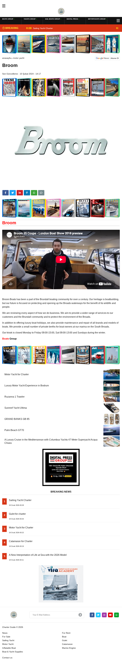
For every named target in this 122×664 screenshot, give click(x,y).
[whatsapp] (116, 615)
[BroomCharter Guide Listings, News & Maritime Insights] (61, 11)
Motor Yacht (18, 58)
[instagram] (104, 615)
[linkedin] (20, 193)
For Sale (6, 636)
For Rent (66, 633)
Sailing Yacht (8, 640)
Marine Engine (69, 648)
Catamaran (67, 644)
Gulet (64, 640)
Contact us (7, 657)
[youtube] (110, 615)
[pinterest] (27, 193)
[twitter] (12, 193)
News (4, 633)
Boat (64, 636)
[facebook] (5, 193)
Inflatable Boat (9, 648)
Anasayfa (6, 58)
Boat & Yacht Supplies (12, 651)
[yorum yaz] (41, 193)
